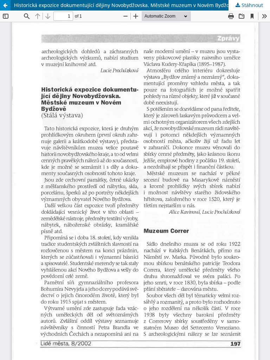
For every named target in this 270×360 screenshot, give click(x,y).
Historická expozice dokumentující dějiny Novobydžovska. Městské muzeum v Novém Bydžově (124, 5)
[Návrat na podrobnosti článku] (5, 5)
